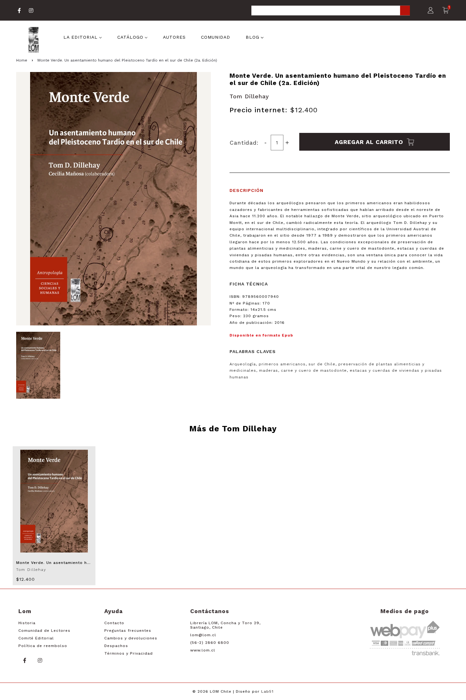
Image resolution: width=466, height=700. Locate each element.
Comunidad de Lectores (44, 630)
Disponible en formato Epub (261, 335)
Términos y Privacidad (128, 653)
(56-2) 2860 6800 (209, 642)
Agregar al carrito (370, 141)
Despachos (116, 646)
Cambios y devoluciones (130, 638)
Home (21, 60)
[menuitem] (83, 36)
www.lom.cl (202, 650)
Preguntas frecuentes (127, 630)
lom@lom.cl (203, 635)
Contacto (114, 623)
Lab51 (267, 691)
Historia (27, 623)
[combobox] (330, 10)
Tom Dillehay (249, 96)
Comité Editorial (36, 638)
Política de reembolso (42, 646)
